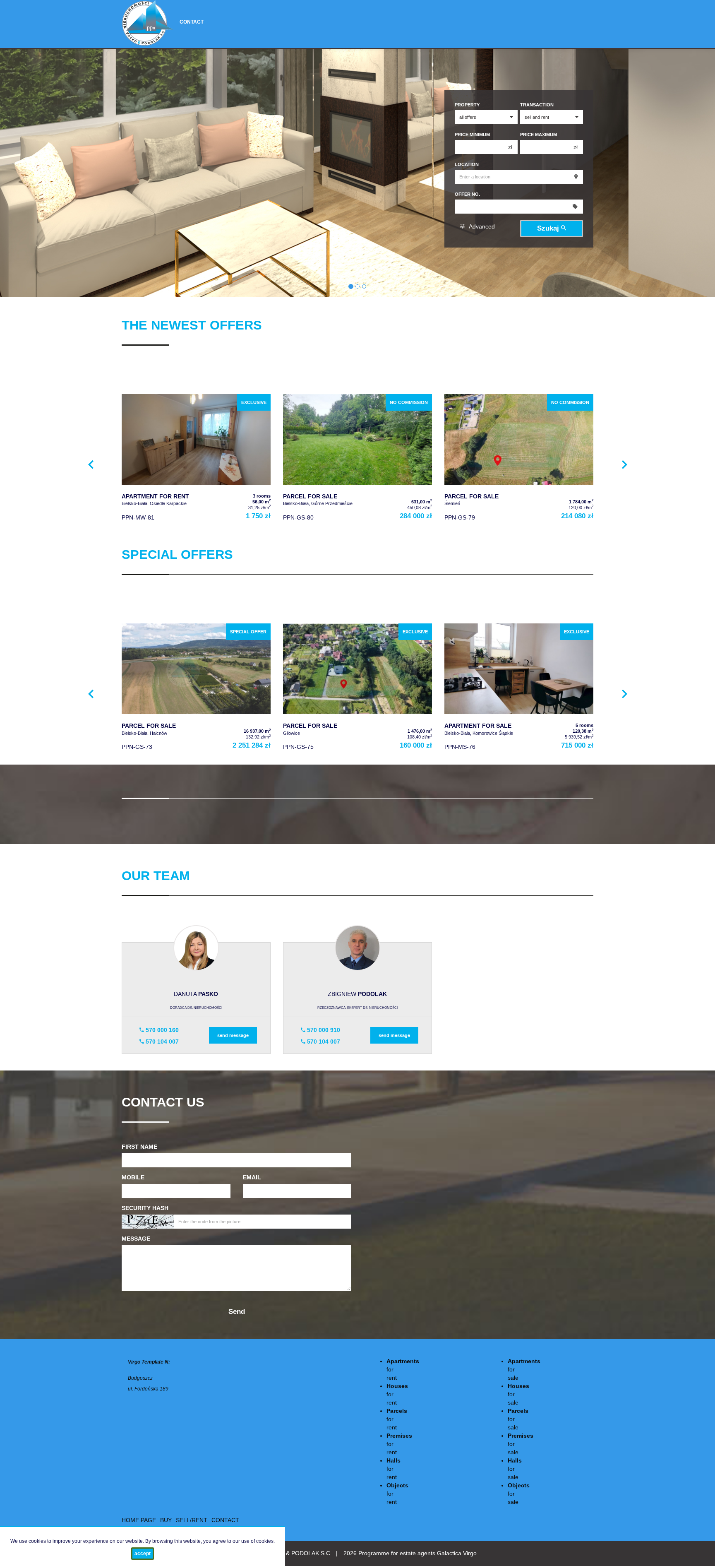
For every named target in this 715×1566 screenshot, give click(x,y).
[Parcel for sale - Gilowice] (357, 688)
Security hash (145, 1208)
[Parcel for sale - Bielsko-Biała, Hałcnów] (196, 688)
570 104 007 (161, 1041)
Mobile (133, 1177)
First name (139, 1146)
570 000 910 (322, 1030)
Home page (139, 1520)
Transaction (537, 104)
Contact (192, 22)
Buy (166, 1520)
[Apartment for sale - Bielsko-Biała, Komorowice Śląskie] (518, 688)
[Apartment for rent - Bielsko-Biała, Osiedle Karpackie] (196, 459)
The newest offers (192, 325)
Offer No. (467, 194)
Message (136, 1238)
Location (467, 164)
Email (252, 1177)
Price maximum (538, 134)
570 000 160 (161, 1030)
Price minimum (472, 134)
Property (467, 104)
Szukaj (549, 228)
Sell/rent (191, 1520)
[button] (90, 463)
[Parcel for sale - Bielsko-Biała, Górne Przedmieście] (357, 459)
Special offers (177, 554)
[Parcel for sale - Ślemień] (518, 459)
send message (233, 1035)
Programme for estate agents (397, 1553)
